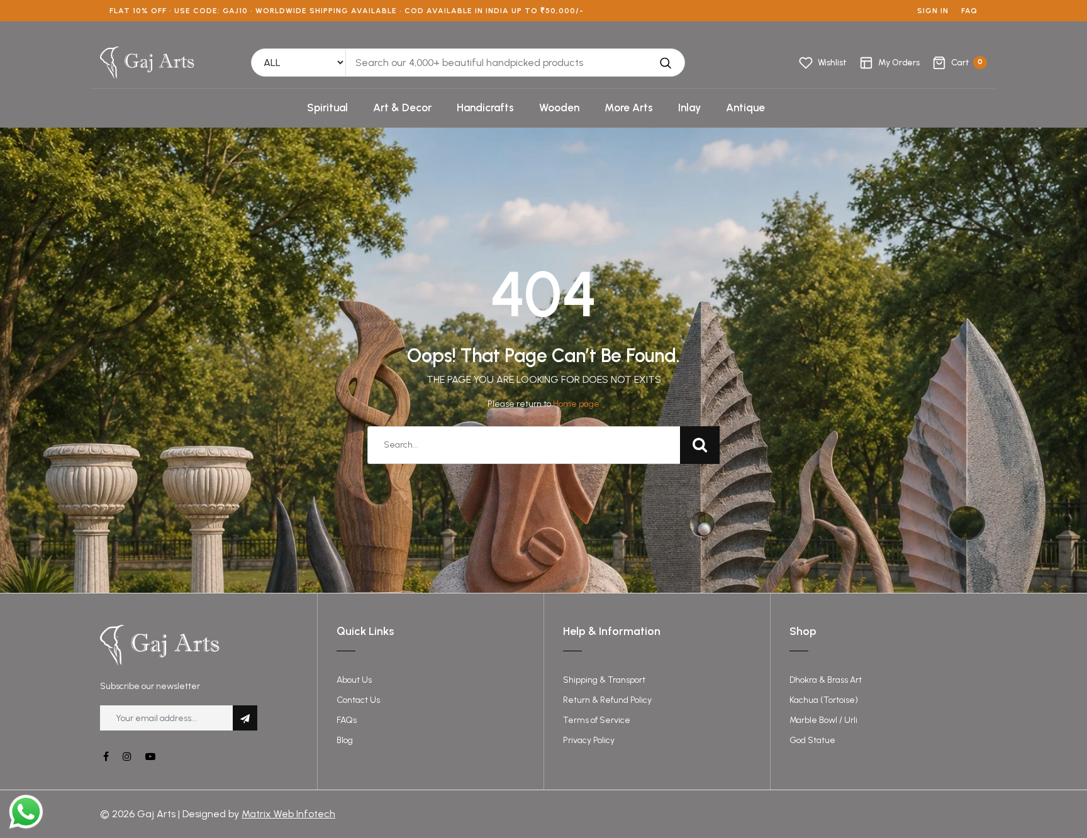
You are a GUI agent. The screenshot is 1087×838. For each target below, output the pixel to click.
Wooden (559, 107)
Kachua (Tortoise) (823, 700)
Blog (345, 740)
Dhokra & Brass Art (825, 680)
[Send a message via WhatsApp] (26, 812)
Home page (576, 404)
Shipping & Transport (604, 680)
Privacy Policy (589, 740)
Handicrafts (485, 107)
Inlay (689, 107)
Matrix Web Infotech (288, 814)
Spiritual (327, 107)
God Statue (812, 740)
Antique (745, 107)
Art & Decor (402, 107)
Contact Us (358, 700)
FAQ (969, 10)
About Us (354, 680)
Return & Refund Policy (607, 700)
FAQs (347, 720)
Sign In (933, 10)
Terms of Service (596, 720)
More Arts (629, 107)
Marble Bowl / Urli (823, 720)
